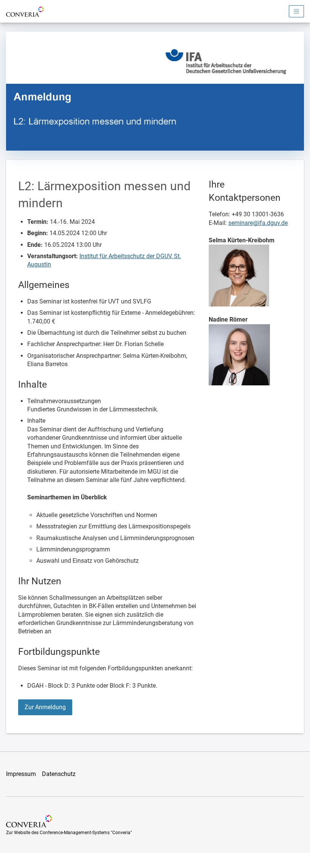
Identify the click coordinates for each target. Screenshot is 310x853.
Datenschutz (59, 774)
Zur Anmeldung (45, 707)
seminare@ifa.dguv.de (258, 222)
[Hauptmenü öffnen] (296, 11)
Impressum (21, 774)
